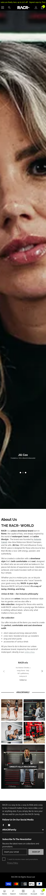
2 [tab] (23, 472)
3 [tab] (25, 472)
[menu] (2, 7)
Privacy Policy (12, 863)
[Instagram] (9, 825)
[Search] (9, 7)
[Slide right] (42, 671)
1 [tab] (20, 472)
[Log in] (36, 7)
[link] (11, 710)
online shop (30, 652)
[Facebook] (3, 825)
